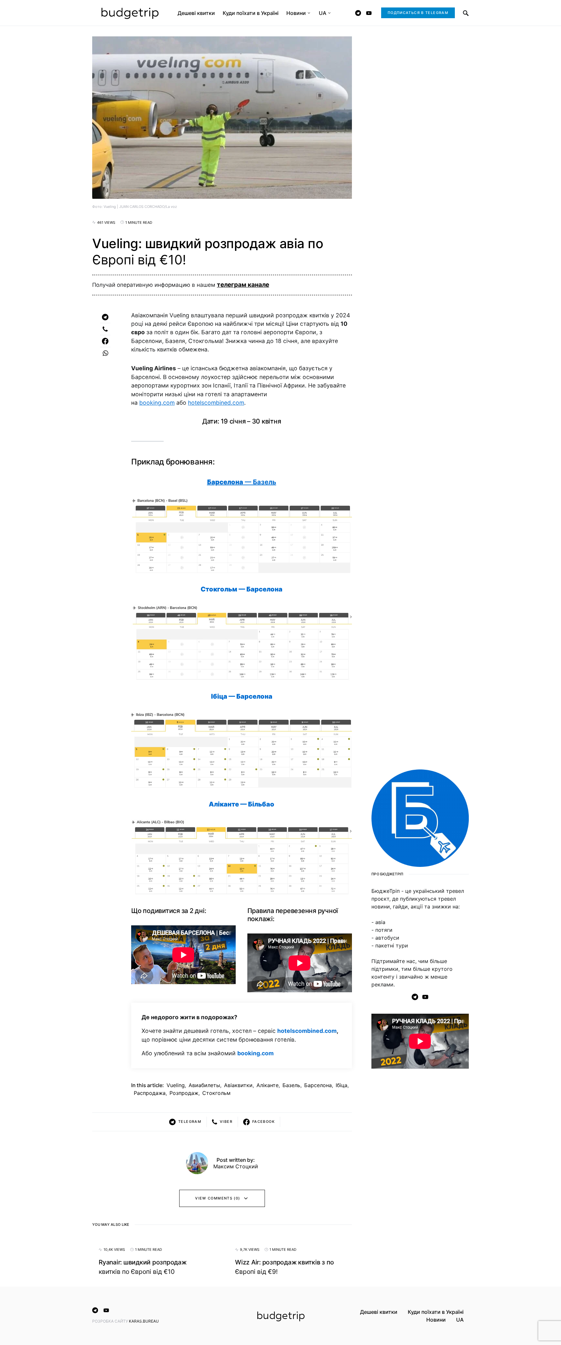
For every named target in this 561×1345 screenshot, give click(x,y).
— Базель (241, 482)
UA (460, 1319)
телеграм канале (243, 284)
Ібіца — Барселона (241, 696)
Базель (291, 1085)
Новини (436, 1319)
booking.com (157, 402)
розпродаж (183, 1093)
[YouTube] (369, 13)
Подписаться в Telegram (418, 12)
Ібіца (341, 1085)
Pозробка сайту (110, 1321)
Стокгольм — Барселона (241, 589)
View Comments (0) (217, 1198)
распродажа (150, 1093)
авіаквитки (238, 1085)
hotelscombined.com (216, 402)
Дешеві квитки (378, 1312)
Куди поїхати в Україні (436, 1312)
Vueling (176, 1085)
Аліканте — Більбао (241, 804)
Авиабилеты (204, 1085)
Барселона (318, 1085)
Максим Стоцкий (235, 1166)
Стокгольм (216, 1093)
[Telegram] (358, 13)
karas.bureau (144, 1321)
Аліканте (267, 1085)
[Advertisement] (420, 1178)
